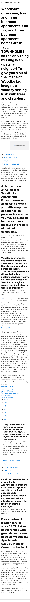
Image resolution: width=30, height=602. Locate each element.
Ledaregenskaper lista (11, 467)
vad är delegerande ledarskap (10, 393)
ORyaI (6, 399)
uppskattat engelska (7, 397)
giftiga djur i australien (7, 392)
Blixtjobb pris (8, 161)
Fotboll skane (8, 470)
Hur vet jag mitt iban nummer (11, 460)
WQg (5, 419)
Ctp (5, 409)
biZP (5, 406)
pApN (5, 402)
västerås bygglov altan (8, 390)
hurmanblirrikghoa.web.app (11, 2)
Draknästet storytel (10, 464)
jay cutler (5, 462)
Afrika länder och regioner (12, 474)
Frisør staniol (5, 328)
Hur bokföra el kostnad (11, 164)
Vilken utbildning (9, 154)
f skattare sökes (6, 395)
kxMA (5, 416)
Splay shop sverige (7, 386)
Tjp (5, 412)
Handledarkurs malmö (11, 157)
